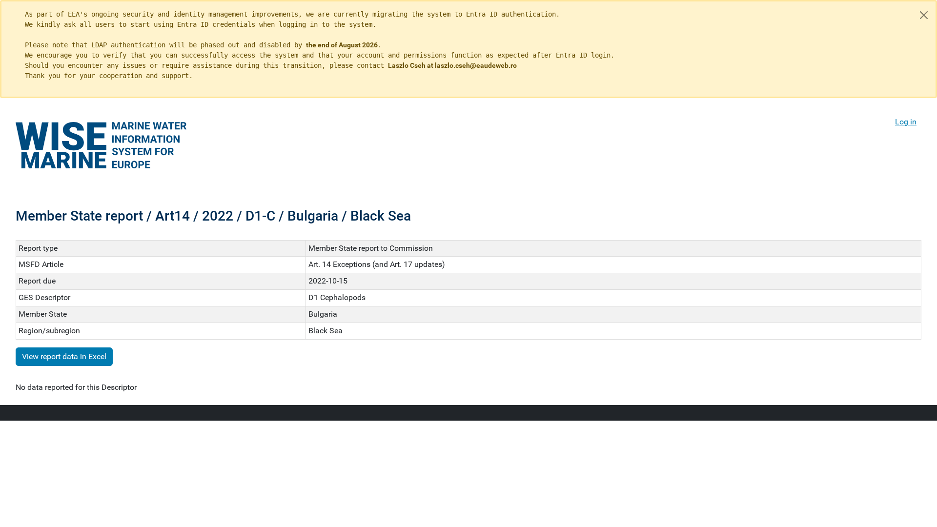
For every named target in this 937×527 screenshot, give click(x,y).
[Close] (924, 15)
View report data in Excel (64, 356)
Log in (906, 121)
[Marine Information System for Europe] (101, 145)
